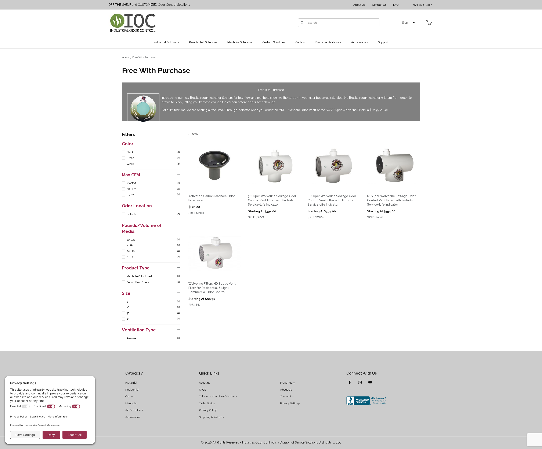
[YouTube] (370, 382)
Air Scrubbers (134, 410)
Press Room (287, 382)
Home (125, 57)
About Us (359, 4)
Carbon (129, 396)
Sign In (406, 22)
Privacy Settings (290, 403)
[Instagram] (360, 382)
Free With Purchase (143, 57)
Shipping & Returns (211, 417)
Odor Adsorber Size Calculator (218, 396)
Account (204, 382)
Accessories (132, 417)
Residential (132, 389)
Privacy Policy (208, 410)
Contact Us (379, 4)
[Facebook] (349, 382)
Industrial (131, 382)
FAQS (202, 389)
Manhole (130, 403)
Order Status (207, 403)
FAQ (395, 4)
